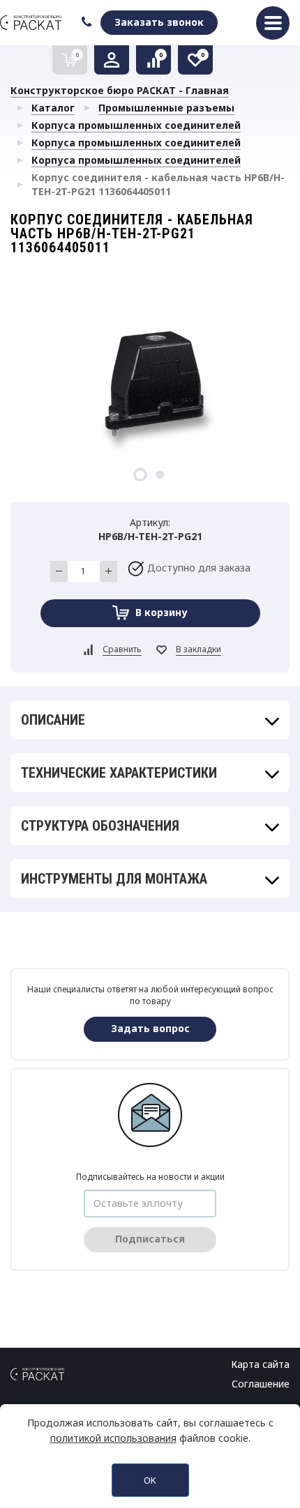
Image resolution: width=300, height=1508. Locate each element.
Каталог (53, 107)
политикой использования (113, 1438)
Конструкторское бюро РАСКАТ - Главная (119, 90)
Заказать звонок (159, 22)
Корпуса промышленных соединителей (136, 125)
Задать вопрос (150, 1028)
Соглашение (261, 1383)
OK (150, 1480)
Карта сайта (260, 1364)
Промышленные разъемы (166, 107)
